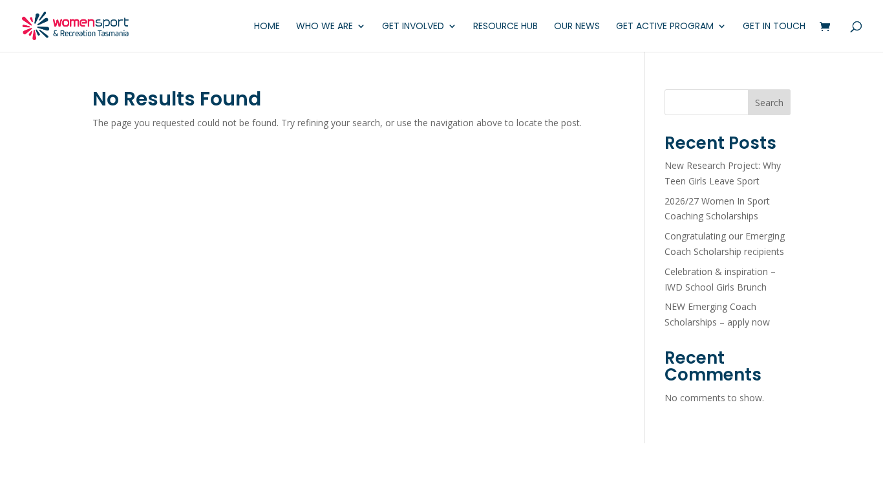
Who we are (324, 26)
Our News (577, 26)
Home (267, 26)
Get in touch (774, 26)
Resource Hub (505, 26)
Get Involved (413, 26)
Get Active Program (665, 26)
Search (769, 102)
